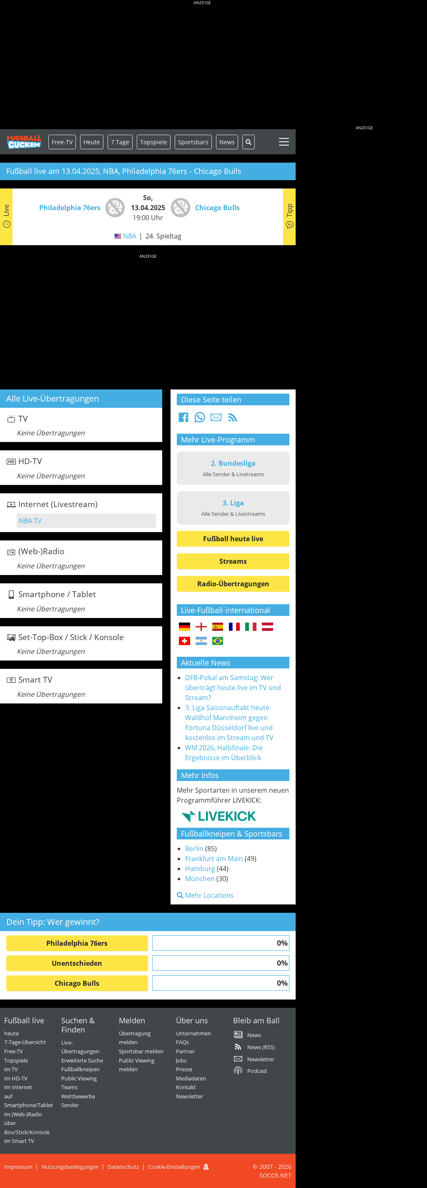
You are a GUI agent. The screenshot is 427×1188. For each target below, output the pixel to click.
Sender (70, 1105)
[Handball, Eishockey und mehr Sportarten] (219, 816)
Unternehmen (193, 1033)
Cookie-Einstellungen (174, 1166)
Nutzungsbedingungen (70, 1166)
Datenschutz (123, 1166)
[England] (201, 627)
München (200, 878)
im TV (11, 1069)
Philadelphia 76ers (77, 943)
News (227, 142)
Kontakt (186, 1087)
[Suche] (248, 142)
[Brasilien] (218, 641)
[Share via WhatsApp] (199, 419)
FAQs (182, 1042)
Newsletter (189, 1096)
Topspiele (16, 1060)
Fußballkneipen (80, 1069)
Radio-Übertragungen (233, 583)
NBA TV (30, 520)
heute (11, 1033)
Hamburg (200, 868)
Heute (91, 142)
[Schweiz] (184, 641)
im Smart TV (19, 1141)
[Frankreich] (234, 627)
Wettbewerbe (78, 1096)
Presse (184, 1069)
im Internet (18, 1087)
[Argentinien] (201, 641)
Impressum (18, 1166)
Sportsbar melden (141, 1051)
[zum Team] (113, 206)
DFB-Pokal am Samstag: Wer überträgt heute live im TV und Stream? (233, 687)
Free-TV (62, 142)
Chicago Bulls (77, 983)
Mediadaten (191, 1078)
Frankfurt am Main (214, 858)
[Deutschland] (184, 627)
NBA (129, 236)
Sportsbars (193, 142)
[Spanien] (218, 627)
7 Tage (120, 142)
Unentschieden (77, 963)
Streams (233, 561)
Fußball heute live (233, 538)
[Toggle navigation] (284, 141)
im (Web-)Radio (23, 1114)
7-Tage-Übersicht (25, 1042)
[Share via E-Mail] (216, 419)
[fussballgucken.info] (24, 142)
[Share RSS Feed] (232, 419)
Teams (69, 1087)
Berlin (194, 848)
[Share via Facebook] (183, 419)
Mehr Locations (208, 895)
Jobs (181, 1060)
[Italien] (250, 627)
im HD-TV (16, 1078)
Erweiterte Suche (82, 1060)
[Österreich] (267, 627)
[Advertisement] (202, 66)
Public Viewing (79, 1078)
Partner (185, 1051)
